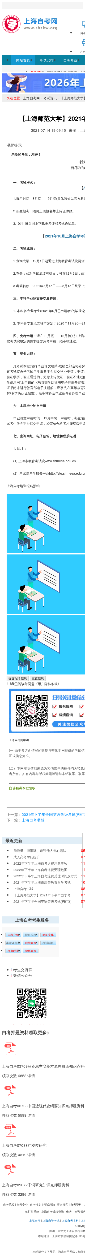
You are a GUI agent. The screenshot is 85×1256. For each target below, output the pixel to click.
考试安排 (47, 60)
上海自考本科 (70, 1220)
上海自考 (34, 1220)
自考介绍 (13, 935)
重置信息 (38, 678)
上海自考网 (31, 98)
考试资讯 (50, 98)
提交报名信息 (17, 678)
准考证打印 (13, 943)
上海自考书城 (33, 820)
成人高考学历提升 (26, 857)
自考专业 (70, 60)
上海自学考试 (51, 1220)
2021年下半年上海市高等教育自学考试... (43, 882)
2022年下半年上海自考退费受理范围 (40, 869)
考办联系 (13, 951)
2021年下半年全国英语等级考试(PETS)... (43, 901)
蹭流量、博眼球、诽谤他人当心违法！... (42, 850)
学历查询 (30, 951)
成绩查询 (30, 943)
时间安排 (48, 935)
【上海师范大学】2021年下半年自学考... (43, 895)
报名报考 (30, 935)
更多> (43, 1032)
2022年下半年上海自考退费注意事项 (40, 863)
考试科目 (48, 943)
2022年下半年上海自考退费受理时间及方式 (45, 876)
